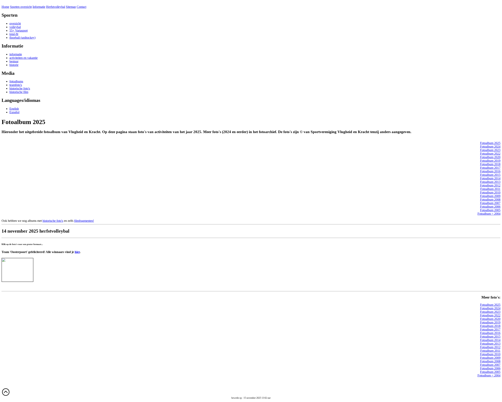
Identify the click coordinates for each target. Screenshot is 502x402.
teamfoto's (15, 85)
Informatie (39, 6)
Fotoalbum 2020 (490, 157)
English (14, 108)
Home (5, 6)
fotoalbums (16, 81)
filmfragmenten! (84, 220)
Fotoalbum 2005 (490, 210)
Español (14, 112)
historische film (18, 92)
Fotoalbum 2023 (490, 150)
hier (77, 252)
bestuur (13, 61)
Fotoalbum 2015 (490, 174)
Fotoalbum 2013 (490, 182)
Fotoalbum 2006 (490, 206)
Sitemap (71, 6)
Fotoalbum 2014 (490, 178)
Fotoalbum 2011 (490, 189)
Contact (81, 6)
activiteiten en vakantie (23, 57)
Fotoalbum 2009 (490, 196)
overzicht (15, 23)
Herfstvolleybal (55, 6)
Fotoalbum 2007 (490, 203)
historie (13, 65)
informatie (15, 54)
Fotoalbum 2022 (490, 153)
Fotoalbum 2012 (490, 185)
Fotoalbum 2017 (490, 167)
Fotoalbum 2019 (490, 160)
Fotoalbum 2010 (490, 192)
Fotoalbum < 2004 (488, 213)
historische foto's (19, 88)
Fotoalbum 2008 (490, 199)
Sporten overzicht (21, 6)
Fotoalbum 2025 (490, 143)
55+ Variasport (18, 30)
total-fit (13, 34)
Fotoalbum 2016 (490, 171)
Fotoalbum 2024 (490, 146)
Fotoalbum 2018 (490, 164)
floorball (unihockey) (22, 37)
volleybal (15, 27)
